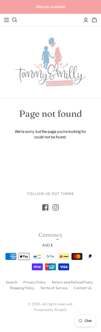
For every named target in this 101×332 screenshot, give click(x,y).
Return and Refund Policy (72, 282)
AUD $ (47, 245)
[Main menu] (6, 20)
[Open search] (14, 20)
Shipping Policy (22, 288)
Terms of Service (54, 288)
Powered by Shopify (50, 309)
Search (11, 282)
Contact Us (82, 288)
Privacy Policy (34, 282)
